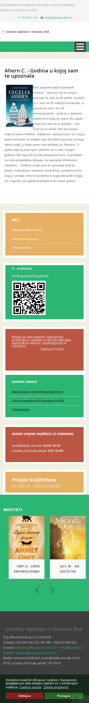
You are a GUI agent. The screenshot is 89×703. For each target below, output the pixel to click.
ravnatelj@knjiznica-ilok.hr (36, 648)
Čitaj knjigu (21, 410)
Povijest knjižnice (25, 239)
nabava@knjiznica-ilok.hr (36, 653)
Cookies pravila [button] (30, 687)
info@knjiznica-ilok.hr (58, 17)
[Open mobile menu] (80, 47)
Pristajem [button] (64, 696)
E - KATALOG (22, 269)
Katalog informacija (27, 230)
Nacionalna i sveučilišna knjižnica (37, 392)
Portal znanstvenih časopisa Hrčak (38, 401)
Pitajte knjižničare (34, 479)
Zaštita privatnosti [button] (55, 687)
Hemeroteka (21, 248)
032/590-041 (29, 17)
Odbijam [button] (24, 696)
